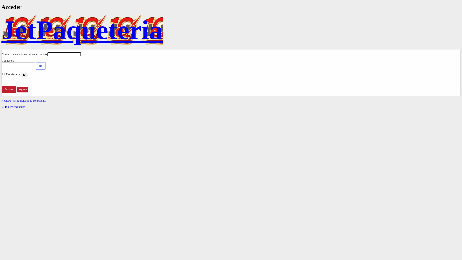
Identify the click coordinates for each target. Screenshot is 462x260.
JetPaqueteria (82, 30)
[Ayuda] (24, 75)
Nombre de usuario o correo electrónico (24, 54)
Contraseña (8, 60)
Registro (6, 100)
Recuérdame (13, 74)
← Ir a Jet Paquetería (13, 106)
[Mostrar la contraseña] (40, 66)
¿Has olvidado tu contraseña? (29, 100)
